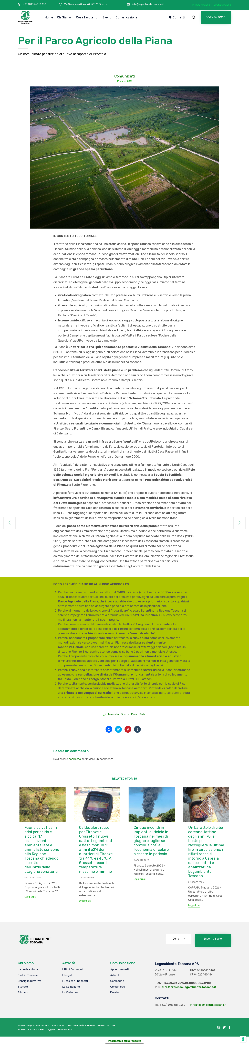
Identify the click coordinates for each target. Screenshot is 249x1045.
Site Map (22, 1029)
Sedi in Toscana (28, 975)
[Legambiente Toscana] (25, 17)
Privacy (31, 1029)
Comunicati (124, 76)
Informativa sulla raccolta (124, 1040)
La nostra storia (28, 969)
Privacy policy (201, 5)
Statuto (23, 986)
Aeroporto (113, 714)
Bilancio (23, 992)
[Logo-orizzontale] (35, 944)
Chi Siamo (64, 17)
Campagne (117, 981)
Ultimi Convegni (72, 969)
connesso (75, 759)
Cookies (40, 1029)
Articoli (114, 975)
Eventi (106, 17)
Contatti (179, 17)
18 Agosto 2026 (33, 878)
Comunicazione (126, 17)
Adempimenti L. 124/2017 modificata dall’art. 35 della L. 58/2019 (83, 1025)
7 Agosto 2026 (86, 878)
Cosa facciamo (86, 17)
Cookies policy (222, 5)
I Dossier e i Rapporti (75, 981)
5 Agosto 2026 (196, 882)
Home (49, 17)
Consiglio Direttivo (29, 981)
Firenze (125, 714)
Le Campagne (71, 986)
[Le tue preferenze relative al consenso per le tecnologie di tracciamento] (243, 1039)
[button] (216, 17)
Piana (134, 714)
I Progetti (68, 975)
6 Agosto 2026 (141, 860)
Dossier (115, 992)
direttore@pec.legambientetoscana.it (189, 987)
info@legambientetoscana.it (208, 1004)
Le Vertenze (70, 992)
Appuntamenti (119, 969)
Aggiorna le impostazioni (60, 1029)
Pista (142, 714)
